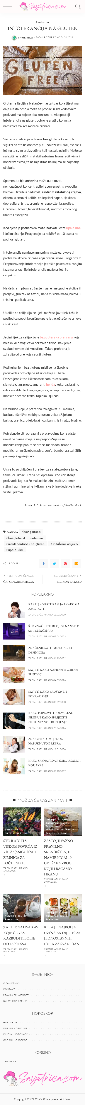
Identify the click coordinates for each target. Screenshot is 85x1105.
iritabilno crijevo (65, 544)
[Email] (76, 563)
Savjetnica (25, 37)
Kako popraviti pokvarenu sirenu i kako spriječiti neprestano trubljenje (50, 717)
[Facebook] (43, 563)
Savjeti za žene (16, 832)
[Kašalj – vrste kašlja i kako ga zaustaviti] (14, 609)
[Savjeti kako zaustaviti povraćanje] (14, 697)
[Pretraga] (77, 6)
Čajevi (9, 912)
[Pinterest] (65, 563)
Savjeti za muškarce (60, 829)
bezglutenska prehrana (56, 337)
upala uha (15, 550)
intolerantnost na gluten (26, 544)
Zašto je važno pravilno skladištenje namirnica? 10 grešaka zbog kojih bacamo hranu (58, 857)
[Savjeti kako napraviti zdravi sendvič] (14, 675)
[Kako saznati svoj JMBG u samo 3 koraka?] (14, 766)
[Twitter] (54, 563)
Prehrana (42, 22)
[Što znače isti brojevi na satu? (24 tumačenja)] (14, 631)
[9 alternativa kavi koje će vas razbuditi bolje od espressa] (22, 908)
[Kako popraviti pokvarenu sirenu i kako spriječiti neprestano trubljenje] (14, 721)
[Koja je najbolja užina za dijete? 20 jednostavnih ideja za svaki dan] (63, 908)
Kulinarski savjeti (58, 822)
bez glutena (32, 531)
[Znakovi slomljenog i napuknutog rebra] (14, 744)
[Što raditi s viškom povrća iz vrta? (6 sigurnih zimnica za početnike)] (22, 821)
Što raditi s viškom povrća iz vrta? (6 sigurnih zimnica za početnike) (20, 851)
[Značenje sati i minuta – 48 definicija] (14, 653)
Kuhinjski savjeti (57, 819)
